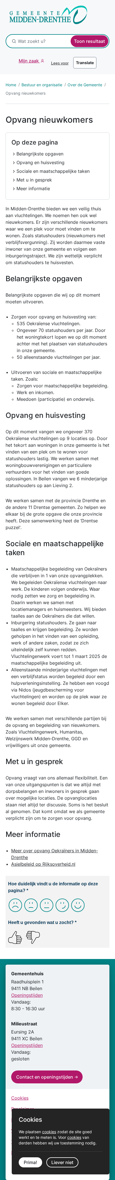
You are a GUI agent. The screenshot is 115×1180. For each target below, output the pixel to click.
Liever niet (62, 1162)
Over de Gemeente (85, 84)
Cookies (19, 1098)
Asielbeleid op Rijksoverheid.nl (43, 864)
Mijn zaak (29, 61)
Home (11, 84)
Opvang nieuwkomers (25, 93)
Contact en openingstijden (44, 1077)
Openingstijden (27, 995)
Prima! (30, 1162)
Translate (85, 62)
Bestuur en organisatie (41, 84)
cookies (49, 1131)
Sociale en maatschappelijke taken (53, 171)
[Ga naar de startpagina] (44, 18)
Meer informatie (33, 188)
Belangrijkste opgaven (39, 154)
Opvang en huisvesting (40, 162)
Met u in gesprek (34, 180)
